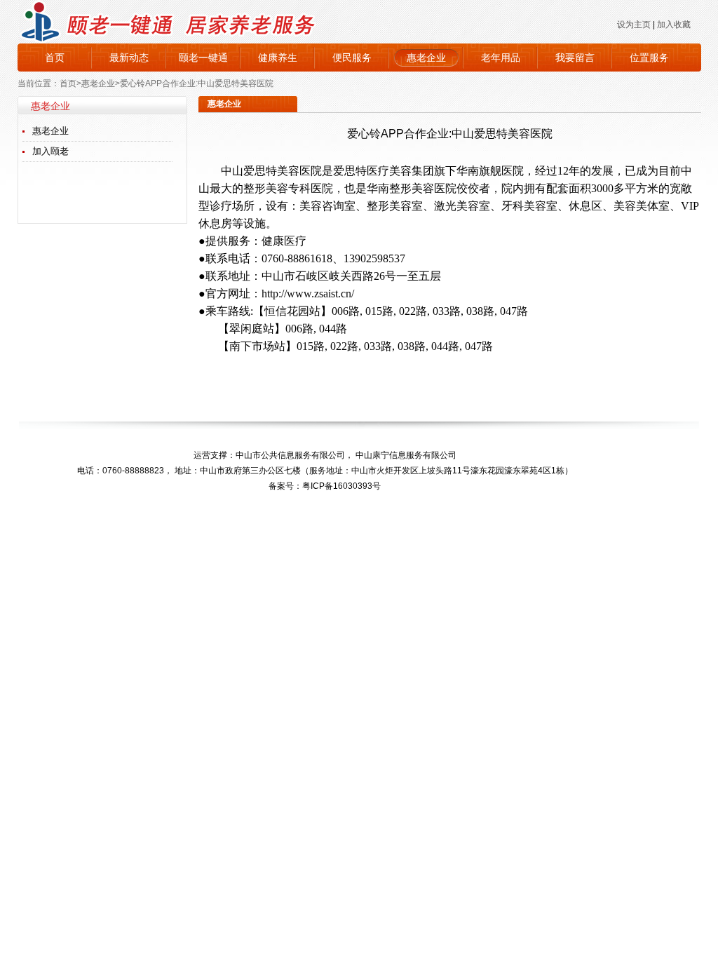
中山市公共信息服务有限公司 (290, 455)
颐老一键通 (203, 57)
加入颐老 (50, 151)
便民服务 (352, 57)
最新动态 (129, 57)
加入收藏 (674, 24)
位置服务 (649, 57)
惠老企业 (426, 57)
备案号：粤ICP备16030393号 (325, 486)
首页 (55, 57)
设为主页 (634, 24)
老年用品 (500, 57)
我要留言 (575, 57)
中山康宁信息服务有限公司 (405, 455)
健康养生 (277, 57)
